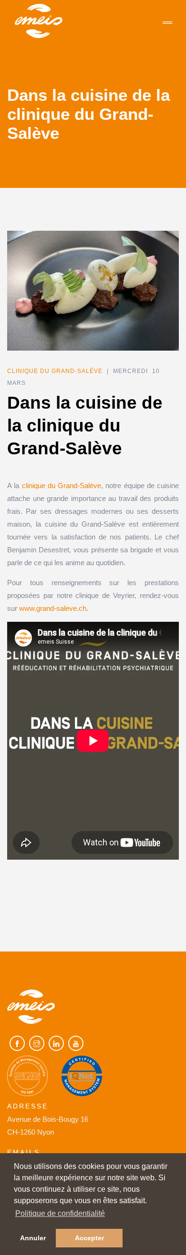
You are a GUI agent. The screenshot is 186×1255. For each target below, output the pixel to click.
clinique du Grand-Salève (62, 485)
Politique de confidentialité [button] (60, 1213)
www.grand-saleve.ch (52, 608)
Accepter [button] (89, 1238)
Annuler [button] (33, 1238)
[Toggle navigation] (167, 23)
